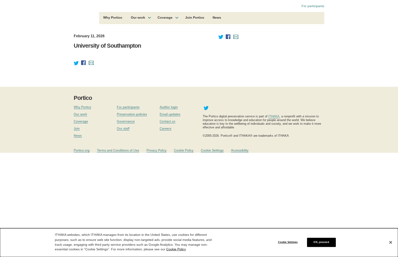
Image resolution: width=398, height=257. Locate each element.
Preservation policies (132, 114)
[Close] (391, 242)
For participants (312, 6)
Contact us (167, 121)
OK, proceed (321, 242)
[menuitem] (112, 18)
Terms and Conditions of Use (118, 150)
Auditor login (169, 107)
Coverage (165, 17)
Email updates (170, 114)
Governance (126, 121)
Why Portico (112, 17)
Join (77, 128)
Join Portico (194, 17)
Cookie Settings (212, 150)
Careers (165, 128)
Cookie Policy (183, 150)
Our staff (123, 128)
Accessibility (240, 150)
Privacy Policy (156, 150)
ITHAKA (273, 116)
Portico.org (82, 150)
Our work (138, 17)
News (217, 17)
